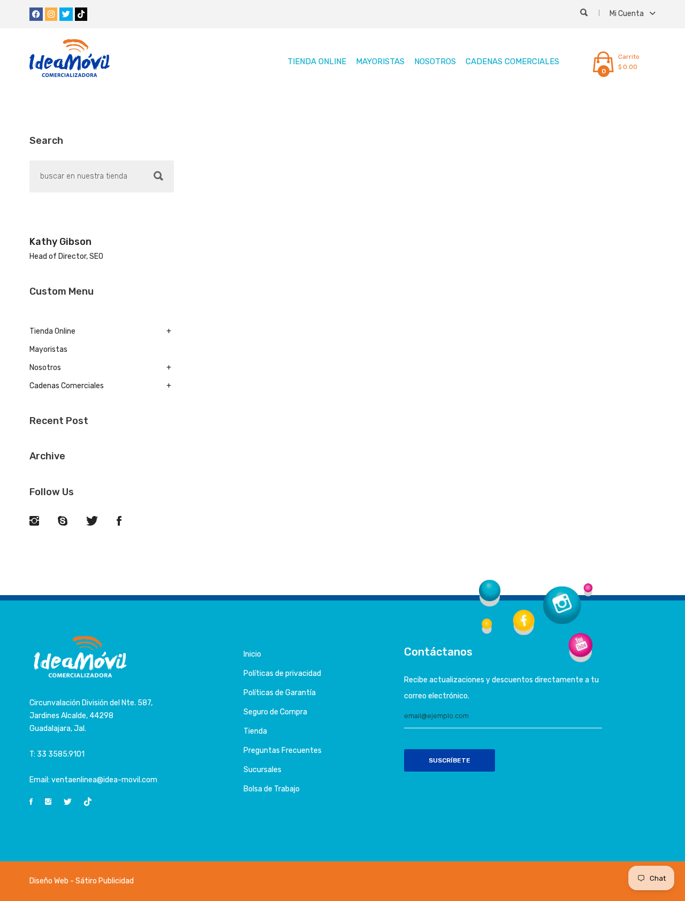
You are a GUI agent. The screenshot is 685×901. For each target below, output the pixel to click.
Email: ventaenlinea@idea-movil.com (93, 779)
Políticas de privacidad (282, 673)
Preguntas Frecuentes (282, 750)
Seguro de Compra (275, 712)
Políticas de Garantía (279, 692)
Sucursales (262, 769)
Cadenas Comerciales (512, 61)
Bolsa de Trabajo (271, 789)
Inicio (252, 654)
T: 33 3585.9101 (57, 754)
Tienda (255, 731)
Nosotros (435, 61)
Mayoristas (380, 61)
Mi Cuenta (627, 13)
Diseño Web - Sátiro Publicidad (81, 880)
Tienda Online (316, 61)
